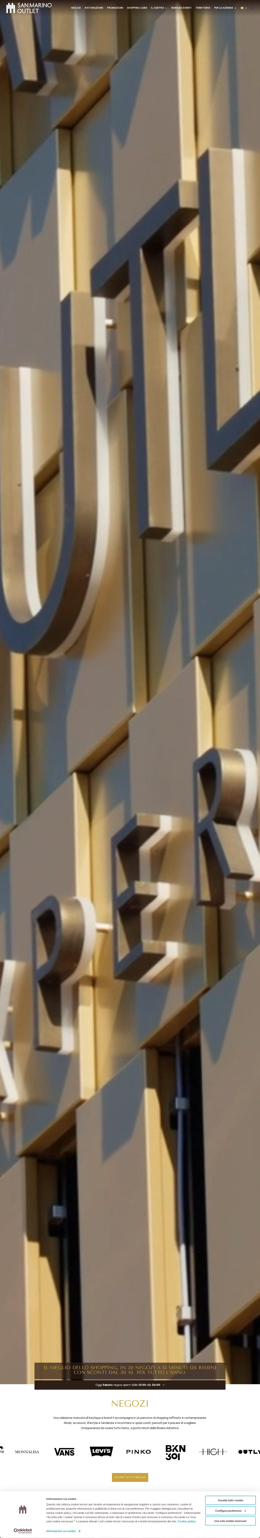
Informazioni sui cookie (61, 1531)
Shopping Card (137, 7)
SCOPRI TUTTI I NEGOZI (130, 1477)
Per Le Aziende (223, 7)
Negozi (76, 7)
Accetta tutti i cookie (230, 1500)
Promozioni (115, 7)
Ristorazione (94, 7)
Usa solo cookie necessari (230, 1520)
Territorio (202, 7)
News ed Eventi (181, 7)
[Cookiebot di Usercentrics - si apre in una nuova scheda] (22, 1531)
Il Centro (157, 7)
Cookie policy (187, 1521)
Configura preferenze (228, 1510)
